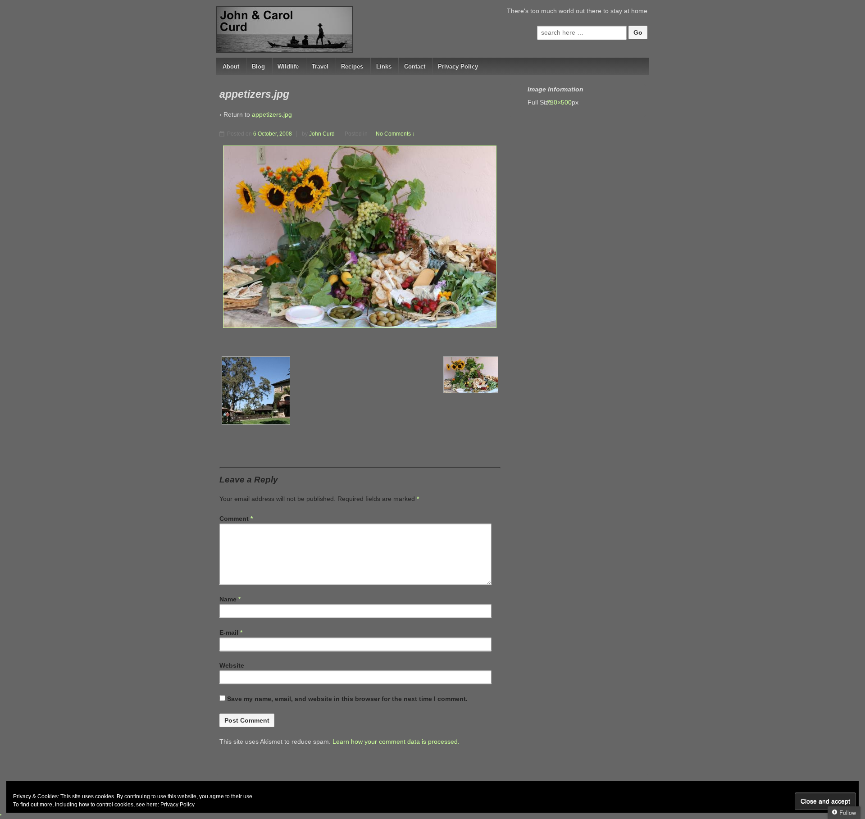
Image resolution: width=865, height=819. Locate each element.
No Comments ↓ (395, 134)
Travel (320, 66)
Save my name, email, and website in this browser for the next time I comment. (347, 698)
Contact (414, 66)
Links (384, 66)
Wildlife (288, 66)
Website (231, 665)
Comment (236, 518)
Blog (258, 66)
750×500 (563, 102)
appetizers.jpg (272, 114)
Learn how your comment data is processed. (396, 741)
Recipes (352, 66)
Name (228, 599)
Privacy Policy (458, 66)
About (231, 66)
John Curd (322, 134)
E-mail (228, 632)
